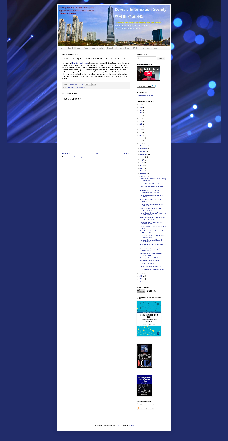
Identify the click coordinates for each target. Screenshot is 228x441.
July (141, 160)
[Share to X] (90, 84)
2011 (140, 143)
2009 (140, 276)
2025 (140, 104)
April (142, 168)
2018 (140, 124)
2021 (140, 115)
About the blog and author (94, 48)
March (142, 171)
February (143, 174)
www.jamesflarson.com (145, 96)
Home (62, 48)
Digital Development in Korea (118, 48)
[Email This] (86, 84)
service (82, 87)
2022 (140, 113)
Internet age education (149, 48)
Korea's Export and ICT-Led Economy (152, 269)
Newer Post (66, 153)
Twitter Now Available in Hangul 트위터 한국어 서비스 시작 (152, 218)
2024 (140, 107)
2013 (140, 138)
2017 (140, 127)
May (141, 165)
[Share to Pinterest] (95, 84)
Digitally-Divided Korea (147, 263)
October (143, 151)
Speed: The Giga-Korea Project (150, 183)
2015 (140, 132)
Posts (141, 404)
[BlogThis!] (88, 84)
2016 (140, 129)
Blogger (131, 426)
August (142, 157)
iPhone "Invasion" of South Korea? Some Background (151, 209)
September (144, 154)
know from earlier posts (80, 63)
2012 (140, 141)
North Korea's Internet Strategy (150, 261)
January (143, 176)
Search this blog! (74, 48)
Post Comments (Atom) (78, 157)
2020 (140, 118)
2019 (140, 121)
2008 (140, 279)
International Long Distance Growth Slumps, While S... (151, 254)
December (143, 146)
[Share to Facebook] (92, 84)
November (143, 148)
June (142, 162)
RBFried (117, 426)
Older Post (125, 153)
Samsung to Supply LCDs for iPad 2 (151, 258)
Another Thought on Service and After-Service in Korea (152, 236)
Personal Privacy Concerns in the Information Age (151, 223)
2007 (140, 281)
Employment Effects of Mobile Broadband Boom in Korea (149, 191)
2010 (140, 273)
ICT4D (135, 48)
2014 (140, 135)
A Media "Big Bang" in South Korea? (151, 266)
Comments (143, 408)
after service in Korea (73, 87)
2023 (140, 110)
